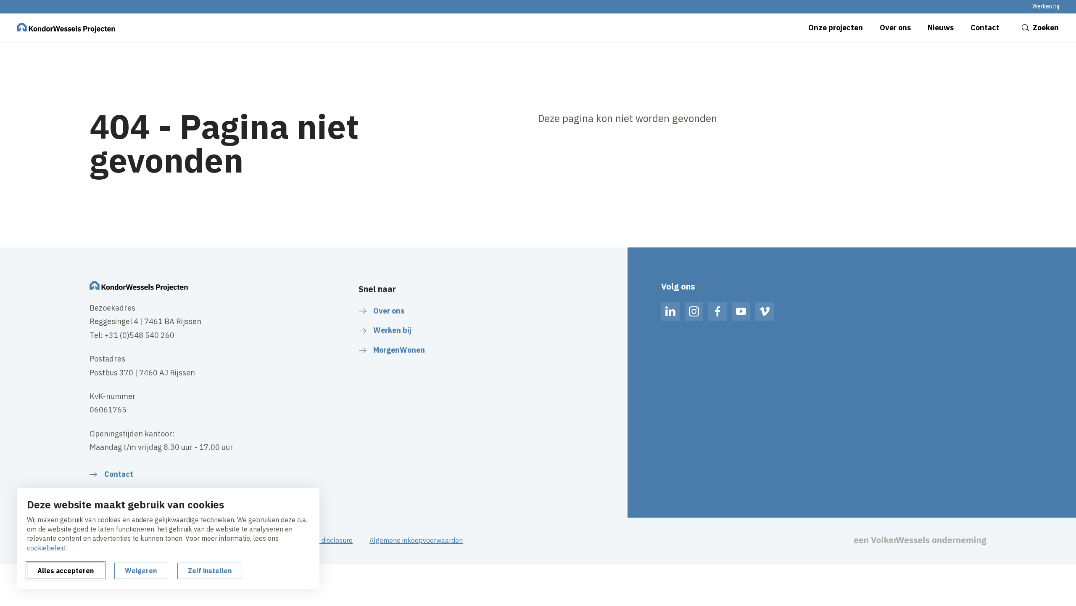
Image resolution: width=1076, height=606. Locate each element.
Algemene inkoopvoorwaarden (416, 540)
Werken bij (1045, 6)
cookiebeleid (46, 548)
